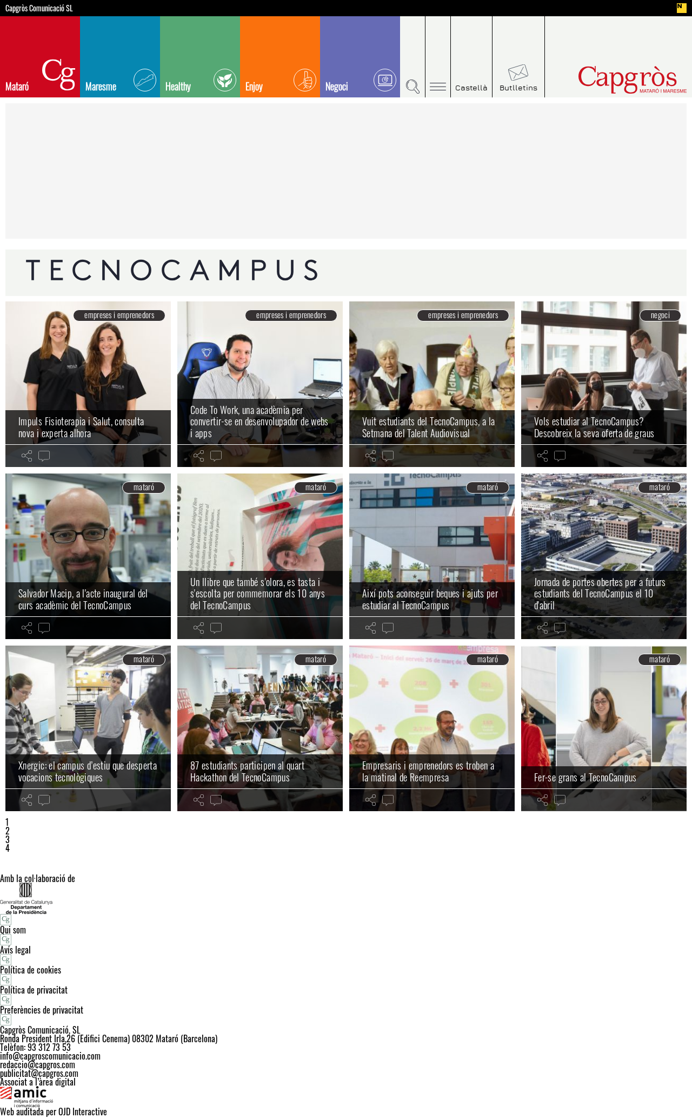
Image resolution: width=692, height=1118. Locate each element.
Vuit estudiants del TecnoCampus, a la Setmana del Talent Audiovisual (428, 427)
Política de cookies (30, 969)
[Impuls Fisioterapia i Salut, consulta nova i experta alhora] (88, 384)
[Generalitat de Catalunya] (346, 898)
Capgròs (610, 80)
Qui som (13, 929)
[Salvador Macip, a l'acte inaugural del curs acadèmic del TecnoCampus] (88, 556)
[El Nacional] (682, 8)
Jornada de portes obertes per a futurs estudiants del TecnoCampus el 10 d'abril (600, 593)
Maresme (100, 86)
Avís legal (15, 949)
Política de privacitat (34, 989)
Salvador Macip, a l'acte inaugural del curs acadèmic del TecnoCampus (83, 599)
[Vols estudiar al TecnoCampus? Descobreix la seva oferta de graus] (604, 384)
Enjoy (254, 86)
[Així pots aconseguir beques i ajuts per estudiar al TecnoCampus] (432, 556)
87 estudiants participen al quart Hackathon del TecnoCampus (247, 771)
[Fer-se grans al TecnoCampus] (604, 728)
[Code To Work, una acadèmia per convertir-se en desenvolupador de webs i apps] (260, 384)
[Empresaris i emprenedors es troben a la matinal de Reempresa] (432, 728)
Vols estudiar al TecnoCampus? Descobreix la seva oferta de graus (594, 427)
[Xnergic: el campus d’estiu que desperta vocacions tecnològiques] (88, 728)
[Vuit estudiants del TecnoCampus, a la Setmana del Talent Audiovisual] (432, 384)
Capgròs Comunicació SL (39, 8)
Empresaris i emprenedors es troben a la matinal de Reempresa (428, 771)
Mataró (17, 86)
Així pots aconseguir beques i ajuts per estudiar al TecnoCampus (430, 599)
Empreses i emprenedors (119, 315)
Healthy (178, 86)
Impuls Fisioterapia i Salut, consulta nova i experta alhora (81, 427)
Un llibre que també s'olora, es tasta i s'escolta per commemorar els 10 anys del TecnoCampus (257, 593)
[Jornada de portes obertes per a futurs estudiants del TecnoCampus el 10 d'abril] (604, 556)
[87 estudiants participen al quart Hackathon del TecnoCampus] (260, 728)
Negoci (336, 86)
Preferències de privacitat (41, 1009)
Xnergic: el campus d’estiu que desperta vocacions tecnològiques (87, 771)
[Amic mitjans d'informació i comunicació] (346, 1097)
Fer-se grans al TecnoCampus (585, 777)
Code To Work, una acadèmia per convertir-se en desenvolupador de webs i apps (259, 421)
